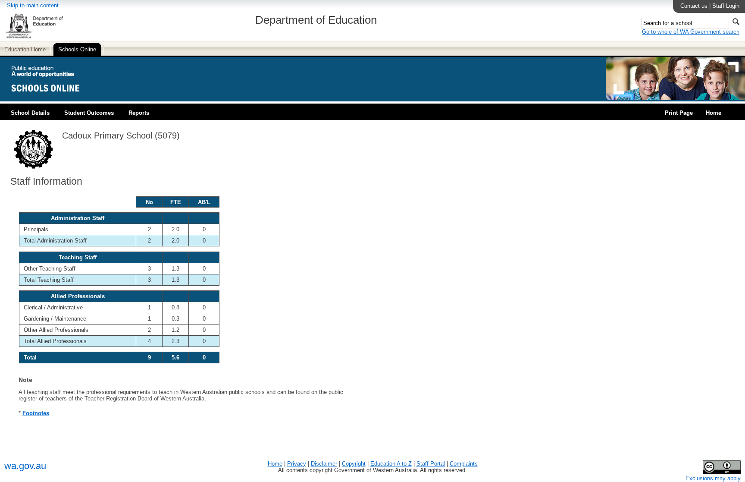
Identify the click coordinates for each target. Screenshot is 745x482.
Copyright (354, 463)
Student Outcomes (89, 113)
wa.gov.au (25, 465)
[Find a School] (53, 98)
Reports (138, 113)
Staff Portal (430, 463)
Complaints (464, 463)
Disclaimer (324, 463)
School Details (30, 113)
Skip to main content (33, 5)
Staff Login (725, 6)
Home (713, 113)
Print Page (679, 113)
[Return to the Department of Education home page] (34, 37)
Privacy (296, 463)
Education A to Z (391, 463)
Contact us (693, 6)
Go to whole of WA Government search (690, 31)
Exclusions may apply (713, 478)
